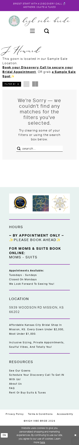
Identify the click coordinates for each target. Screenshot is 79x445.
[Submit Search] (19, 149)
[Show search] (47, 30)
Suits (31, 257)
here (42, 442)
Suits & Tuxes (46, 7)
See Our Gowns (20, 370)
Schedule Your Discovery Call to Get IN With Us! (36, 377)
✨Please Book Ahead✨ (35, 240)
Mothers (29, 7)
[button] (32, 30)
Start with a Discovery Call (42, 4)
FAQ (12, 388)
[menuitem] (32, 30)
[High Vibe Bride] (39, 21)
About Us (15, 384)
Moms (15, 257)
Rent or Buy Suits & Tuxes (27, 392)
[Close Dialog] (75, 435)
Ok (4, 435)
